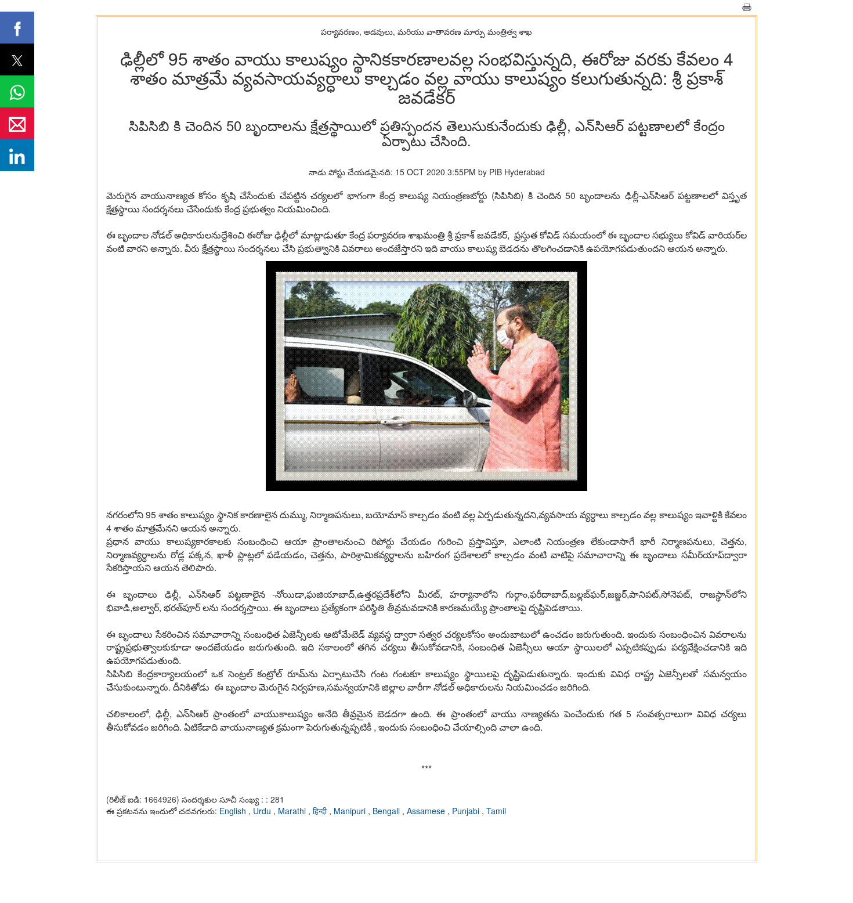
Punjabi (467, 811)
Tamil (496, 811)
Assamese (427, 811)
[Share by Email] (17, 123)
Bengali (387, 811)
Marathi (293, 811)
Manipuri (351, 811)
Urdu (263, 811)
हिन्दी (321, 811)
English (233, 811)
